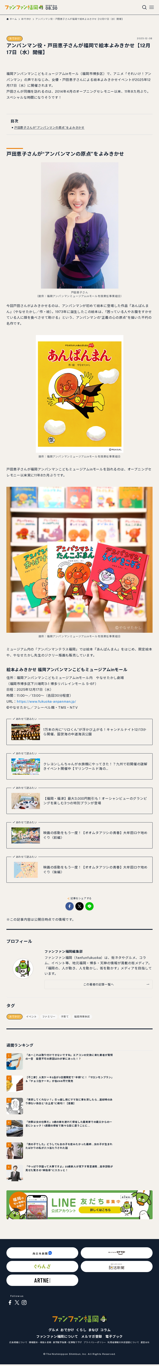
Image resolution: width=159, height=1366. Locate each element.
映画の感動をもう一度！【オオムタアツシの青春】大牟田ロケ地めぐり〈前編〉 (95, 835)
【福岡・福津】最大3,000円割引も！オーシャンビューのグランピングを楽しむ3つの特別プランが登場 (95, 801)
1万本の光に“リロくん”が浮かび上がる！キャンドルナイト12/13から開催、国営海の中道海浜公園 (94, 732)
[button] (69, 906)
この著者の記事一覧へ (98, 984)
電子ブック (114, 1337)
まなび (93, 1330)
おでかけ (14, 38)
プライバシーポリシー (95, 1342)
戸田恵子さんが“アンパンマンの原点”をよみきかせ (49, 127)
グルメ (53, 1330)
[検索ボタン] (144, 7)
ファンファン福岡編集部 (64, 952)
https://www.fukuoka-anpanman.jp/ (46, 702)
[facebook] (10, 1303)
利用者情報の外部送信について (123, 1342)
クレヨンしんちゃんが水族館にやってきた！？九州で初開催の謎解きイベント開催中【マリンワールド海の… (95, 766)
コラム (105, 1330)
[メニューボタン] (151, 7)
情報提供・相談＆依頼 (40, 1342)
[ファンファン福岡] (24, 7)
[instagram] (24, 1303)
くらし (81, 1330)
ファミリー (48, 1016)
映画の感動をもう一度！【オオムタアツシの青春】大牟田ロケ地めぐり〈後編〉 (95, 869)
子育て (65, 1016)
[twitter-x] (17, 1303)
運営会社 (145, 1342)
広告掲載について (18, 1342)
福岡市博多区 (82, 1016)
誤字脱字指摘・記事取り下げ (67, 1342)
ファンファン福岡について (57, 1337)
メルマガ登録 (91, 1337)
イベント (31, 1016)
